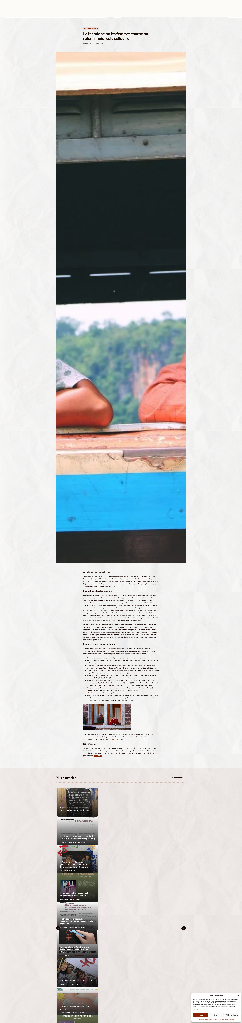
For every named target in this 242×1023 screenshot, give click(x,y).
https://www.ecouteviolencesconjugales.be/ (102, 693)
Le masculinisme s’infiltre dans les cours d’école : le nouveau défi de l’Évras (75, 949)
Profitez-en (98, 756)
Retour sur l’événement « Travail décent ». (74, 1007)
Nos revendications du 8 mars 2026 (76, 980)
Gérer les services (198, 1010)
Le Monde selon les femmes (77, 814)
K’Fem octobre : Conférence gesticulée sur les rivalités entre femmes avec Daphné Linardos (74, 864)
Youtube (119, 739)
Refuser (216, 1015)
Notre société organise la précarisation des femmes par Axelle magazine (76, 921)
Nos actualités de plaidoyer (91, 28)
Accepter (200, 1015)
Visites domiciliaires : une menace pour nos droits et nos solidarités (75, 809)
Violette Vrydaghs (74, 871)
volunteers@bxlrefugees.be (129, 673)
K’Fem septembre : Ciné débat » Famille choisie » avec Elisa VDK (75, 894)
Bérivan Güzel (87, 43)
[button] (238, 996)
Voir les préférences (232, 1015)
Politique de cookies (203, 1019)
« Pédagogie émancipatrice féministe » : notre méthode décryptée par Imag (77, 837)
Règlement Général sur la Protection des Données (221, 1019)
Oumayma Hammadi (77, 984)
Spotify (111, 739)
